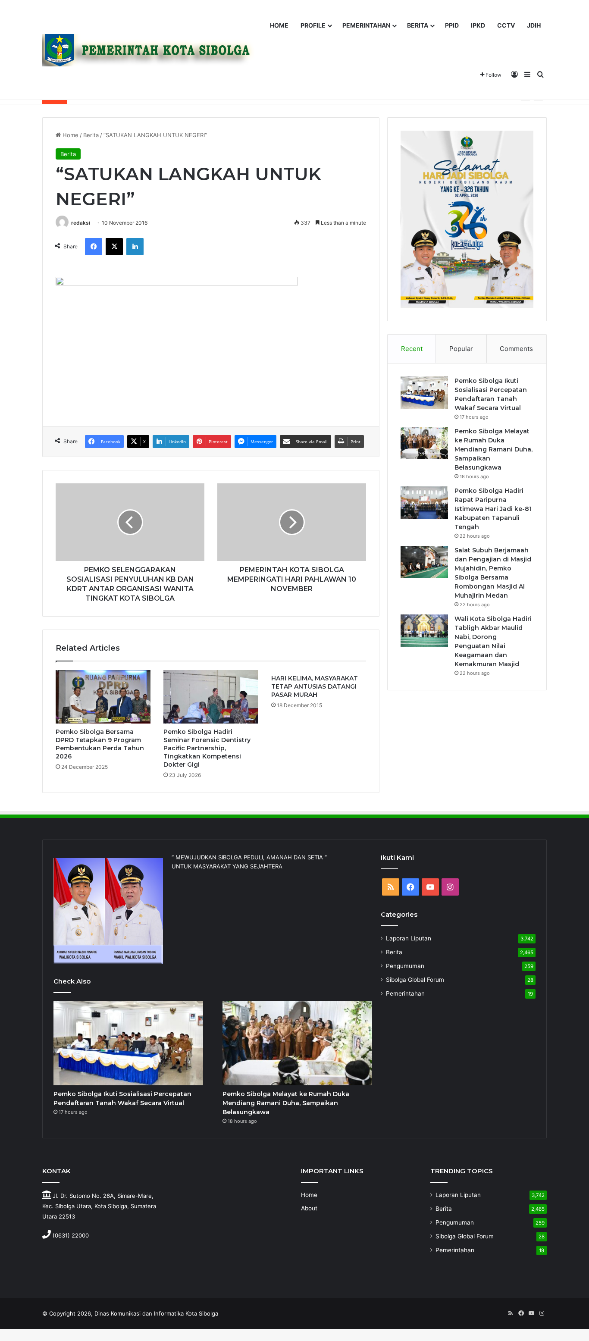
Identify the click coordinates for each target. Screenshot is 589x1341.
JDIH (534, 25)
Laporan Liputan (408, 938)
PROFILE (313, 25)
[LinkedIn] (135, 246)
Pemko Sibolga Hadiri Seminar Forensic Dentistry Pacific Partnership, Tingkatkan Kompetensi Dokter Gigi (207, 748)
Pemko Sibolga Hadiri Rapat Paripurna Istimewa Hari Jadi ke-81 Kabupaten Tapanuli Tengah (493, 509)
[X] (114, 246)
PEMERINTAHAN (366, 25)
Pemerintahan (405, 993)
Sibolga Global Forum (415, 979)
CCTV (506, 25)
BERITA (417, 25)
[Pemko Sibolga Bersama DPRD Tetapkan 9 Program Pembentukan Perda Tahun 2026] (103, 697)
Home (69, 135)
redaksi (80, 222)
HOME (279, 25)
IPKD (478, 25)
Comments (516, 349)
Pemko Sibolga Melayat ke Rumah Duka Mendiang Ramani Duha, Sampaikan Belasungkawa (493, 449)
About (309, 1208)
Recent (412, 349)
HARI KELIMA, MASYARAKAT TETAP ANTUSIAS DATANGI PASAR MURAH (314, 686)
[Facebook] (93, 246)
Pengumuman (405, 965)
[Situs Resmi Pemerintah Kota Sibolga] (151, 50)
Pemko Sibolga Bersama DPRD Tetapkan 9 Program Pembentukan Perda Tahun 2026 (100, 744)
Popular (461, 349)
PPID (452, 25)
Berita (91, 135)
